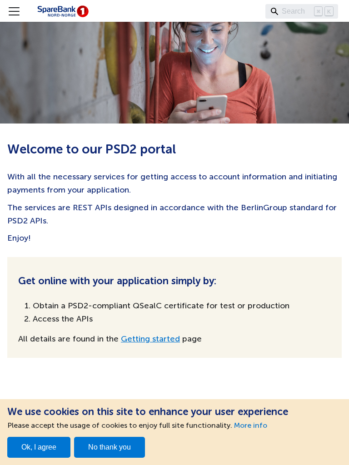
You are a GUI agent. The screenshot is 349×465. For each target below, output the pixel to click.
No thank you (109, 447)
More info (250, 426)
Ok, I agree (38, 447)
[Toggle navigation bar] (14, 11)
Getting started (150, 339)
